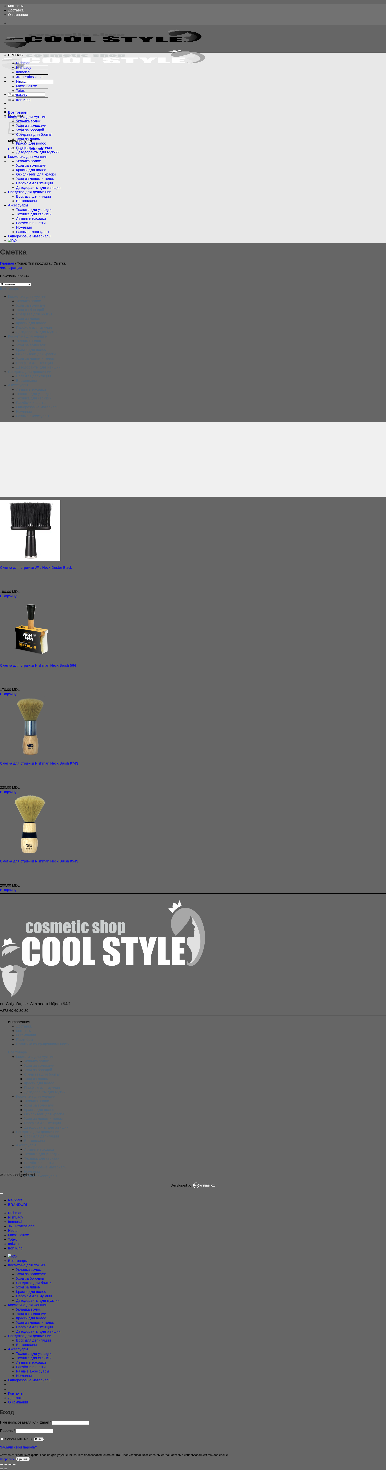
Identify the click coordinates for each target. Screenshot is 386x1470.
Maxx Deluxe (26, 86)
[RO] (12, 240)
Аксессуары (18, 205)
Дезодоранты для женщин (38, 187)
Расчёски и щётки (31, 223)
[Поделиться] (10, 1464)
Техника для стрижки (33, 214)
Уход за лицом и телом (35, 179)
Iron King (23, 100)
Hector (21, 81)
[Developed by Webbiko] (204, 1185)
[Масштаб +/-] (1, 1464)
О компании (18, 14)
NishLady (23, 67)
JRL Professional (29, 77)
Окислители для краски (36, 174)
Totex (20, 90)
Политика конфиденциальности (43, 1044)
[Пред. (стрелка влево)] (1, 1469)
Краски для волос (31, 143)
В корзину (8, 596)
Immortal (23, 72)
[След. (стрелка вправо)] (5, 1469)
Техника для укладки (33, 209)
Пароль (7, 1430)
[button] (11, 268)
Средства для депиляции (29, 192)
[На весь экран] (5, 1464)
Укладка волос (28, 121)
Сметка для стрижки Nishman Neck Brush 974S (39, 763)
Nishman (23, 63)
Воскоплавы (26, 201)
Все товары (18, 112)
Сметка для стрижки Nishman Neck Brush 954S (39, 861)
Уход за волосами (31, 125)
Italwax (21, 95)
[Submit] (9, 100)
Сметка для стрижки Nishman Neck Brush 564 (38, 665)
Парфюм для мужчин (34, 148)
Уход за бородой (30, 130)
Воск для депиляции (33, 196)
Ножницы (24, 227)
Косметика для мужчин (27, 117)
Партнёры (24, 1039)
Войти (38, 1439)
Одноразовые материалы (29, 236)
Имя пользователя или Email (25, 1422)
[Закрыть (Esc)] (14, 1464)
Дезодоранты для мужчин (38, 152)
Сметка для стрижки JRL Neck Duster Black (36, 567)
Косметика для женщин (27, 156)
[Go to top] (1, 1193)
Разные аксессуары (32, 232)
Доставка (16, 10)
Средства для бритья (34, 134)
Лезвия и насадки (31, 218)
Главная (7, 263)
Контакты (16, 6)
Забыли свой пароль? (18, 1447)
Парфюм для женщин (34, 183)
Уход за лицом (28, 139)
